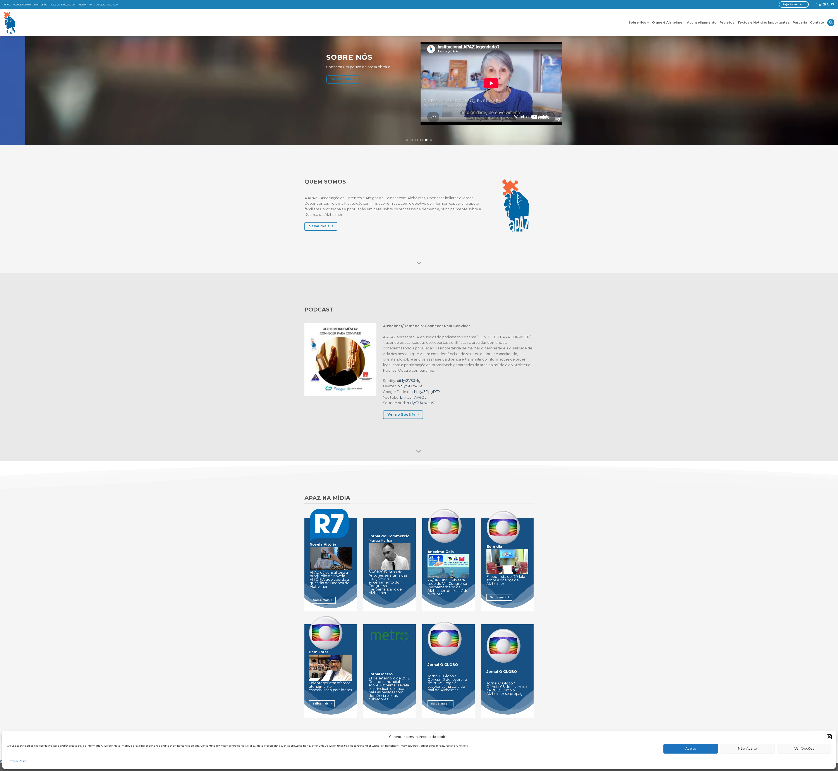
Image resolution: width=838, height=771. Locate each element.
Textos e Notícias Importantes (763, 22)
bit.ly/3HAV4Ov (413, 397)
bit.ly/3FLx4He (409, 386)
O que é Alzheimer (668, 22)
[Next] (816, 91)
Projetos (727, 22)
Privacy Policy (18, 760)
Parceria (800, 22)
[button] (829, 737)
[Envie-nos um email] (824, 4)
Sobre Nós (637, 22)
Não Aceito (747, 748)
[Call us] (828, 4)
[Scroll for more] (419, 263)
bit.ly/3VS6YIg (409, 381)
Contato (817, 22)
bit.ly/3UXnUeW (421, 403)
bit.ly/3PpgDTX (427, 392)
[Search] (830, 22)
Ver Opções (804, 748)
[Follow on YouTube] (832, 4)
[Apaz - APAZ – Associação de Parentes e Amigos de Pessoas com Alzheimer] (29, 22)
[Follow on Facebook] (816, 4)
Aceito (690, 748)
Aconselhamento (701, 22)
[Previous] (22, 91)
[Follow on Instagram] (820, 4)
